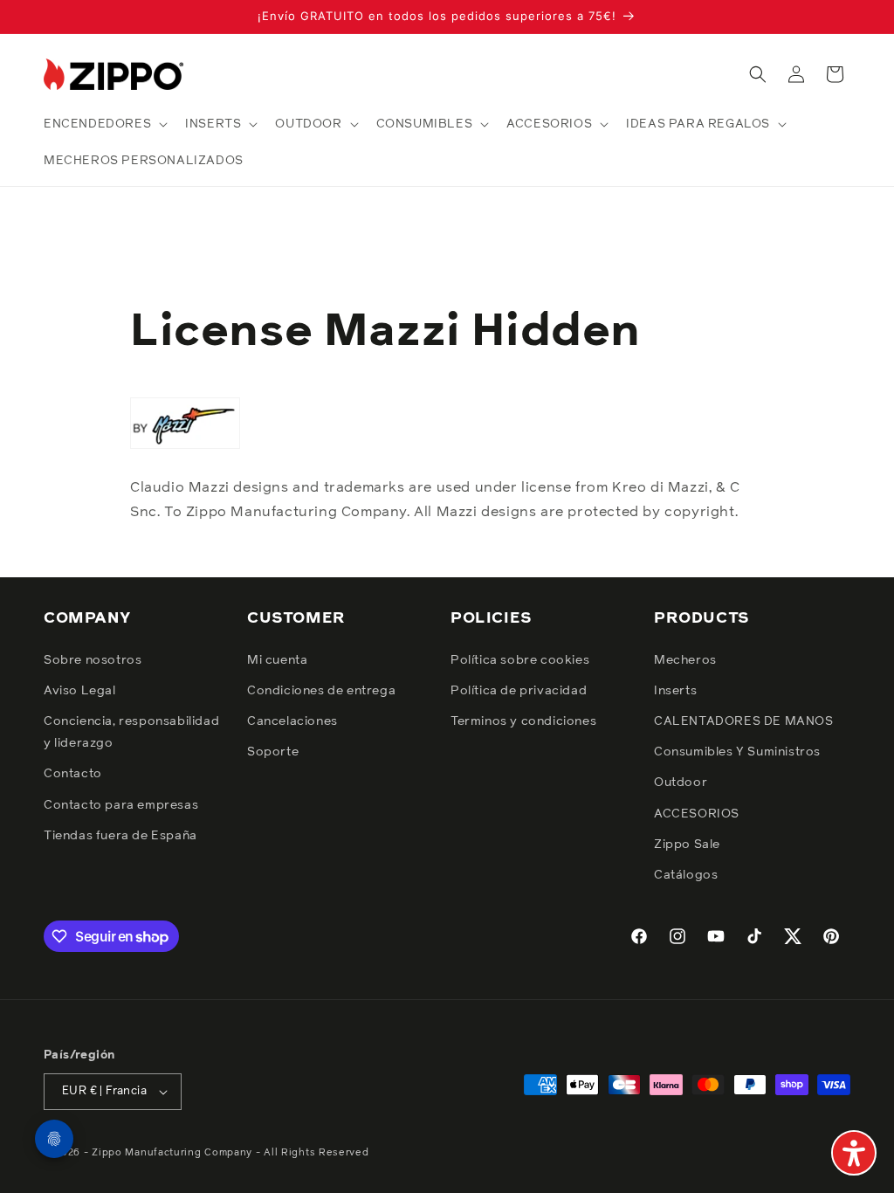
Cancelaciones (292, 721)
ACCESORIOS (696, 814)
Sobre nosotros (92, 660)
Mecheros (685, 660)
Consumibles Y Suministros (737, 752)
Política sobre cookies (519, 660)
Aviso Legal (80, 691)
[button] (104, 124)
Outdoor (680, 782)
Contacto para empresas (121, 805)
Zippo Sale (687, 844)
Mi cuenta (277, 660)
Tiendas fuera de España (120, 836)
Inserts (675, 691)
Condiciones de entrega (321, 691)
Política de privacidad (518, 691)
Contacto (73, 774)
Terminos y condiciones (523, 721)
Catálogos (686, 875)
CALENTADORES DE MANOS (744, 721)
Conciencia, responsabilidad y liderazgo (131, 732)
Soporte (273, 752)
